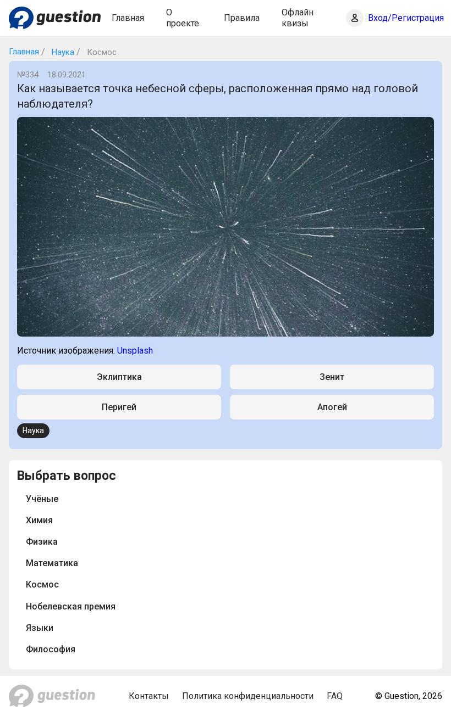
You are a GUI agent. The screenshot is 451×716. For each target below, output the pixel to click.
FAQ (335, 696)
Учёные (42, 499)
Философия (50, 649)
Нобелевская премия (71, 606)
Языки (39, 628)
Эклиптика (119, 377)
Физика (42, 541)
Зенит (332, 377)
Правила (242, 18)
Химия (39, 520)
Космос (42, 584)
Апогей (332, 407)
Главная (128, 18)
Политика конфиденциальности (248, 696)
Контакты (149, 696)
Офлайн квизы (298, 17)
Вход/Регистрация (406, 18)
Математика (52, 563)
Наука (62, 52)
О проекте (182, 17)
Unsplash (135, 350)
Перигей (119, 407)
